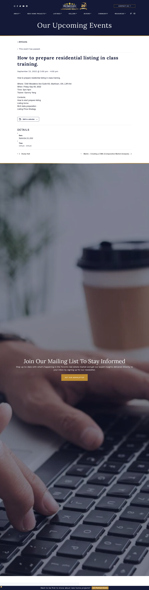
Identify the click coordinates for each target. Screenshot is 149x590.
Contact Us (123, 6)
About (16, 14)
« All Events (22, 42)
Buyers (87, 14)
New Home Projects (36, 14)
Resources (119, 14)
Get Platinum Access (100, 588)
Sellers (72, 14)
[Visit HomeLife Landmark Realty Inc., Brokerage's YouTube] (23, 6)
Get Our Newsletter (74, 377)
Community (103, 14)
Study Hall (25, 153)
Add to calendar (29, 119)
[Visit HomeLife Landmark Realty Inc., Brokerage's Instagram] (14, 6)
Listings (56, 14)
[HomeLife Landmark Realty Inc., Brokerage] (74, 5)
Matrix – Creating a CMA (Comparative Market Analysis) (107, 153)
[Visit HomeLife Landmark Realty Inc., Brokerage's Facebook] (17, 6)
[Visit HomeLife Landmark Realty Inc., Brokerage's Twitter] (20, 6)
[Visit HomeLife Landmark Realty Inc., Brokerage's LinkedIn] (26, 6)
